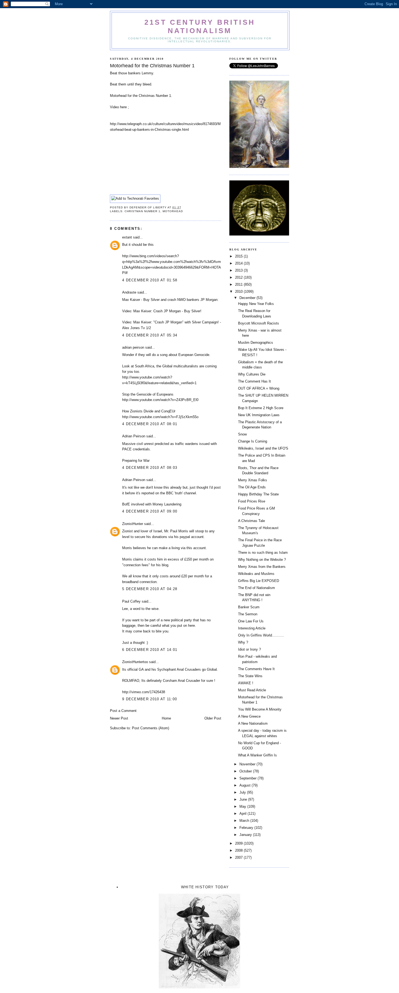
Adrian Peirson (133, 436)
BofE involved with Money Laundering (151, 504)
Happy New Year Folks (256, 304)
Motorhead (173, 211)
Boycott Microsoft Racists (258, 323)
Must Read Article (252, 690)
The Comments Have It (256, 669)
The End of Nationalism (256, 588)
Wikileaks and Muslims (256, 574)
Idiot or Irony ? (249, 649)
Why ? (243, 642)
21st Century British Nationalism (199, 26)
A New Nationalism (253, 723)
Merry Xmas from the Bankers (262, 567)
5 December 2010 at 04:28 (149, 589)
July (243, 792)
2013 (239, 270)
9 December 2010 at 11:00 (149, 699)
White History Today (205, 887)
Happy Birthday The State (258, 494)
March (244, 821)
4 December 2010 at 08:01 (149, 424)
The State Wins (250, 676)
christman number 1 (142, 211)
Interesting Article (251, 628)
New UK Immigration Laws (259, 415)
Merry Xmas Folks (252, 480)
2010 (239, 291)
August (245, 785)
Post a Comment (123, 711)
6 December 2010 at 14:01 (149, 650)
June (243, 799)
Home (166, 718)
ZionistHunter (132, 524)
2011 (239, 284)
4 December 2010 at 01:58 (149, 280)
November (247, 764)
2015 (239, 256)
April (243, 813)
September (248, 778)
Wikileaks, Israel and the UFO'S (263, 448)
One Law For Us (251, 621)
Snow (242, 434)
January (246, 835)
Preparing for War (136, 461)
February (246, 828)
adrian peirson (133, 347)
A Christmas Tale (251, 521)
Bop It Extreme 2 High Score (260, 408)
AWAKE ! (245, 683)
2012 (239, 277)
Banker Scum (248, 607)
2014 (239, 263)
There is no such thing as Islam (263, 552)
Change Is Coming (252, 441)
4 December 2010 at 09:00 (149, 511)
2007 (239, 857)
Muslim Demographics (255, 342)
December (247, 298)
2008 (239, 850)
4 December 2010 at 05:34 (149, 335)
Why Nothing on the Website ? (262, 560)
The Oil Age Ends (252, 487)
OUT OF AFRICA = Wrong (258, 388)
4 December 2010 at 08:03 (149, 468)
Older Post (212, 718)
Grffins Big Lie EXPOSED (258, 581)
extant (127, 237)
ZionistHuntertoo (135, 662)
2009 (239, 843)
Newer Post (119, 718)
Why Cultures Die (251, 374)
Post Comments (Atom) (150, 728)
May (243, 806)
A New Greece (249, 716)
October (246, 771)
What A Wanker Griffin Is (257, 755)
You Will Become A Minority (259, 709)
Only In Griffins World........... (261, 635)
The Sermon (247, 614)
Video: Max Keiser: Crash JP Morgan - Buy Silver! (161, 311)
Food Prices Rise (251, 501)
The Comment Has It (254, 381)
